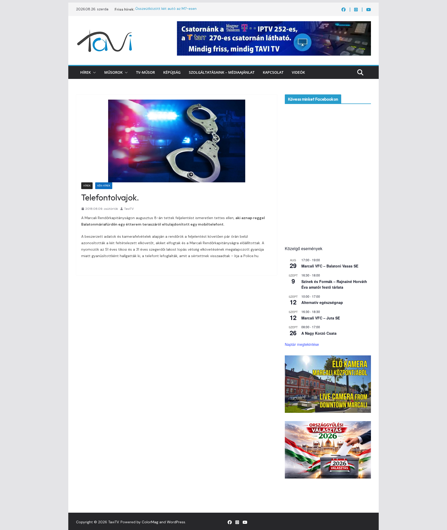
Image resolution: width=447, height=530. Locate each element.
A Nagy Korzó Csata (319, 333)
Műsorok (113, 72)
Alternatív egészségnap (322, 302)
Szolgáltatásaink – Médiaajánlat (222, 72)
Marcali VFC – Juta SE (320, 317)
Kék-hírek (103, 185)
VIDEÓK (298, 72)
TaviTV (129, 209)
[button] (93, 72)
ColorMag (150, 522)
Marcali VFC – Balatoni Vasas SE (329, 265)
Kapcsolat (273, 72)
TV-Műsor (145, 72)
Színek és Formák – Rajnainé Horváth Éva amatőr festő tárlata (334, 284)
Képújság (172, 72)
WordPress (176, 522)
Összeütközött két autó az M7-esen (166, 9)
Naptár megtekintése (302, 344)
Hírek (85, 72)
